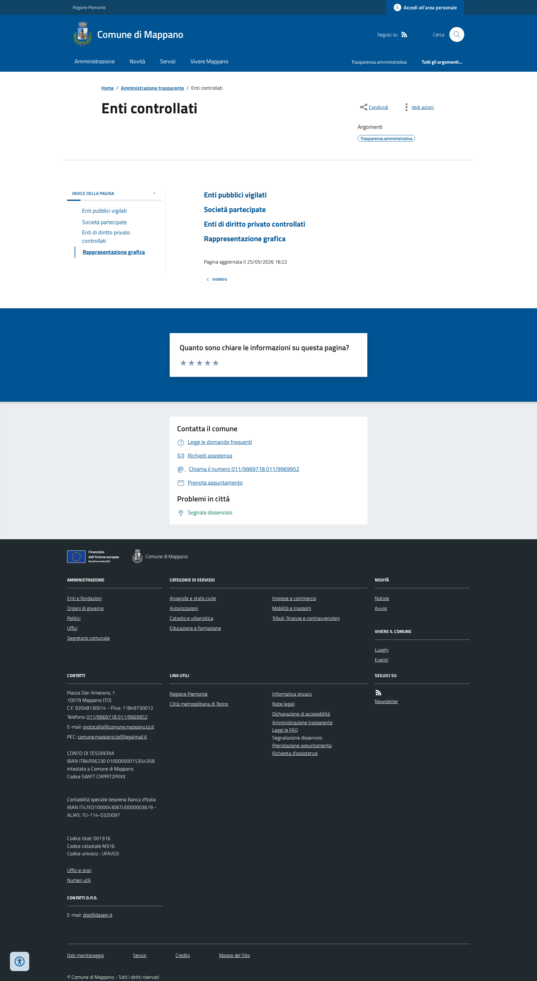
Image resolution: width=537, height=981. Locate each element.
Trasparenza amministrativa (379, 62)
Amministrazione (95, 61)
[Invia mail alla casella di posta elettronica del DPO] (97, 915)
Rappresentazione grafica (245, 238)
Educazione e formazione (195, 628)
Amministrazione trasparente (152, 88)
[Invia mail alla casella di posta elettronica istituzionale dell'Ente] (118, 727)
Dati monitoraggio (85, 955)
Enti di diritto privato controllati (254, 224)
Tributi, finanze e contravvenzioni (306, 618)
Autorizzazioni (184, 608)
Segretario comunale (88, 638)
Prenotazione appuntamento (302, 745)
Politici (73, 618)
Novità (137, 61)
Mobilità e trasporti (291, 608)
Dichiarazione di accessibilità (301, 713)
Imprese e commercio (294, 598)
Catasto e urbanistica (191, 618)
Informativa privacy (292, 694)
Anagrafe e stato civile (193, 598)
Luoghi (381, 649)
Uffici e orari (79, 870)
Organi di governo (85, 608)
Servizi (168, 61)
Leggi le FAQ (285, 730)
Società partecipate (235, 209)
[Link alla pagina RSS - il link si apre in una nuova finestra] (404, 34)
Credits (183, 955)
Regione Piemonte (89, 7)
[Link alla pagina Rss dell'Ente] (378, 693)
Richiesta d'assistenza (295, 753)
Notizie (382, 598)
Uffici (72, 628)
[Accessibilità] (20, 961)
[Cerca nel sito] (454, 34)
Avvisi (381, 608)
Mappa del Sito (234, 955)
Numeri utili (79, 880)
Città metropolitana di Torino (199, 703)
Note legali (283, 703)
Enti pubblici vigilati (235, 195)
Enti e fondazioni (84, 598)
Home (107, 88)
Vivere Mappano (209, 61)
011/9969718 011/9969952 (117, 717)
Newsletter (386, 701)
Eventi (381, 659)
